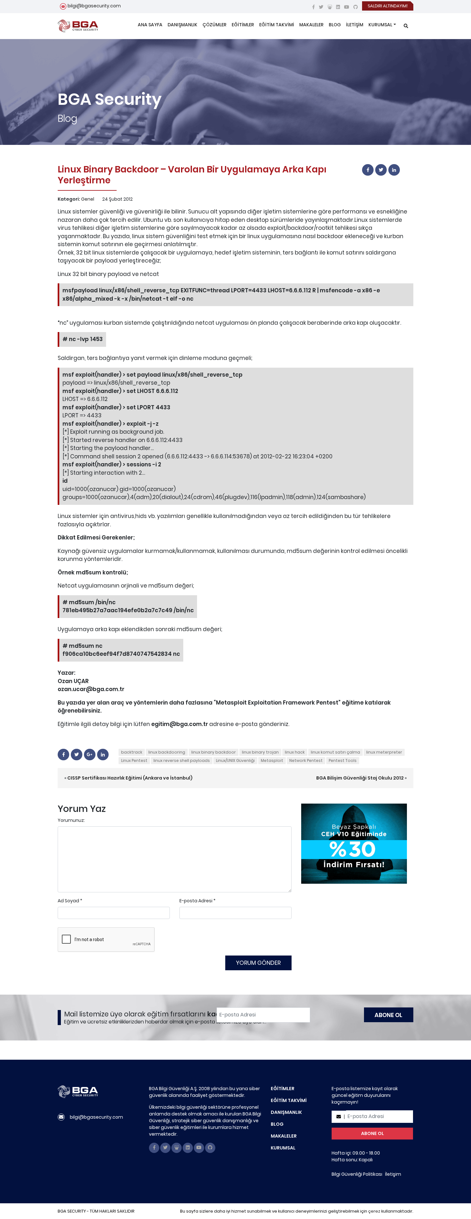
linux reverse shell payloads (181, 760)
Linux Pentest (134, 760)
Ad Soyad (68, 901)
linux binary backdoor (213, 752)
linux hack (295, 752)
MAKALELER (311, 24)
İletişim (393, 1174)
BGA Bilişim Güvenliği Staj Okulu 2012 (360, 778)
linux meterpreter (384, 752)
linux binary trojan (260, 752)
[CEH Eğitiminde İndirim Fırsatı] (354, 843)
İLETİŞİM (354, 24)
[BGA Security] (78, 26)
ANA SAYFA (150, 24)
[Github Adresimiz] (355, 7)
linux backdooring (166, 752)
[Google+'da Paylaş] (90, 754)
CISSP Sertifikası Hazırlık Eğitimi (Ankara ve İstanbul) (130, 778)
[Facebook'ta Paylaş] (368, 170)
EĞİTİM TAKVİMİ (276, 24)
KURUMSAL (380, 24)
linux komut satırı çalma (335, 752)
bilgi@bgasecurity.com (94, 6)
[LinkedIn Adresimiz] (338, 7)
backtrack (131, 752)
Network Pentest (306, 760)
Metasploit (272, 760)
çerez (374, 1211)
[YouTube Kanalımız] (347, 7)
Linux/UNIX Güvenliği (235, 760)
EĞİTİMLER (243, 24)
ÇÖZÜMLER (214, 24)
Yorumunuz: (71, 820)
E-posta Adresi (195, 901)
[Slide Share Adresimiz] (330, 7)
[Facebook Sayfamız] (313, 7)
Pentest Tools (343, 760)
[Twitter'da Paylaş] (381, 170)
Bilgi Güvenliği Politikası (357, 1174)
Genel (87, 199)
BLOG (335, 24)
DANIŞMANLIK (182, 24)
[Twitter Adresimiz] (321, 7)
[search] (406, 26)
